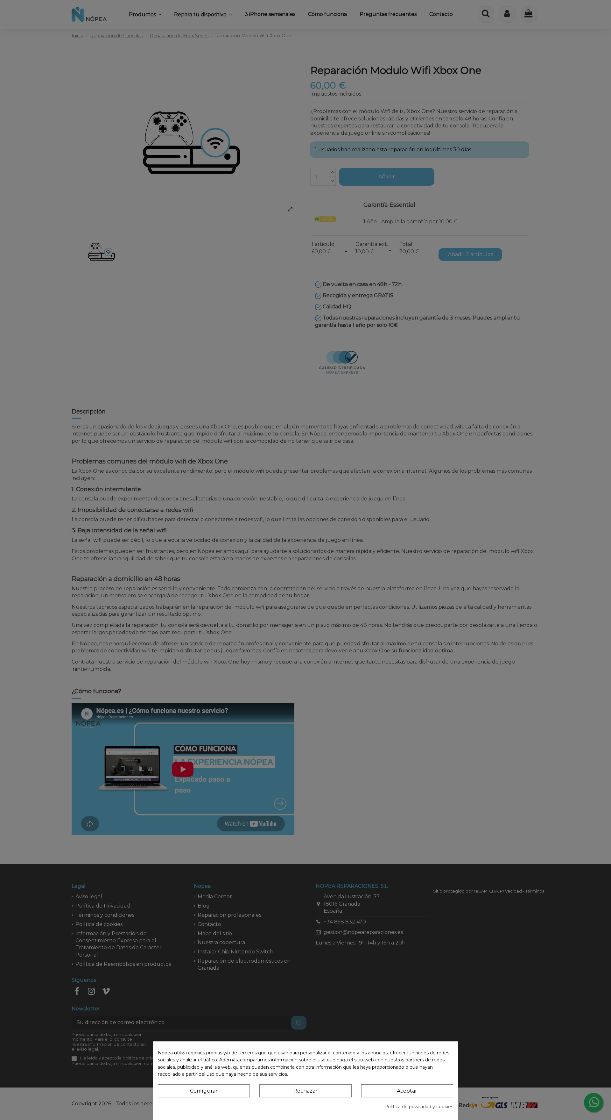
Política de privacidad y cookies (418, 1106)
